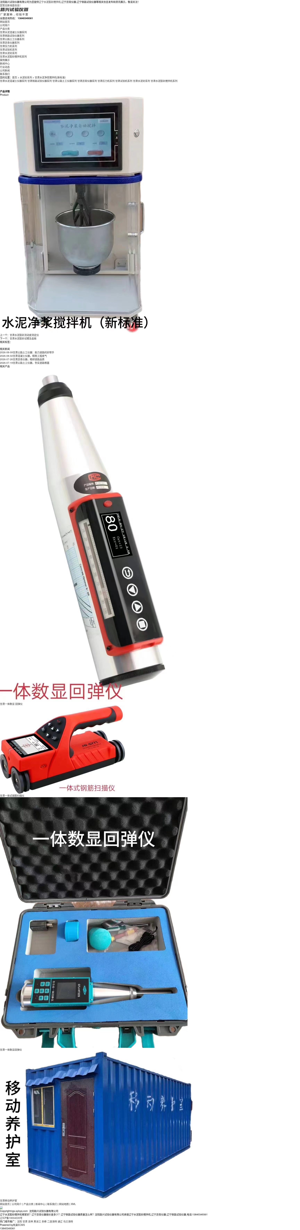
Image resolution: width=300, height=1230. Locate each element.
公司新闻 (5, 70)
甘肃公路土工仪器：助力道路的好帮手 (27, 352)
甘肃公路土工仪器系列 (12, 39)
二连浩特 (52, 1221)
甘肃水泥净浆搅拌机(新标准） (51, 77)
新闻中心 (5, 63)
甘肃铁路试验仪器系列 (12, 35)
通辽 (60, 1221)
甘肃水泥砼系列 (8, 53)
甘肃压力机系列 (8, 46)
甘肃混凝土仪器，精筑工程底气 (23, 355)
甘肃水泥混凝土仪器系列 (13, 32)
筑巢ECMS (19, 1225)
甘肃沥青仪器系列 (9, 42)
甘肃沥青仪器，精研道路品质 (22, 359)
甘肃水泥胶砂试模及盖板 (23, 338)
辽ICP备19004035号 (11, 1218)
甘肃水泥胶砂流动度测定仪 (24, 335)
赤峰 (44, 1221)
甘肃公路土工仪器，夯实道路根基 (24, 362)
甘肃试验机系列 (8, 49)
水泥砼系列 (26, 77)
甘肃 (25, 1221)
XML (73, 1204)
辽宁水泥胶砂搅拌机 (50, 1)
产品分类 (5, 28)
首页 (14, 77)
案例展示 (5, 60)
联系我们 (5, 74)
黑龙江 (37, 1221)
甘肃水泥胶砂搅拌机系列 (13, 56)
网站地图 (64, 1204)
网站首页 (5, 21)
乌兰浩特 (68, 1221)
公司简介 (5, 25)
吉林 (30, 1221)
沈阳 (19, 1221)
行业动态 (5, 67)
